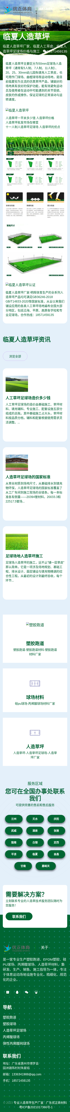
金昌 (56, 854)
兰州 (13, 818)
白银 (35, 842)
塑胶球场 (9, 1024)
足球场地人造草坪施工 (24, 556)
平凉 (13, 854)
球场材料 (35, 697)
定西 (56, 842)
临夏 (35, 854)
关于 (44, 948)
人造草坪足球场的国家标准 (28, 477)
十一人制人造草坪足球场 (22, 127)
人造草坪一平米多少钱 (20, 118)
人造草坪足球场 (14, 1030)
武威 (13, 830)
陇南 (13, 842)
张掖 (56, 830)
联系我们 (19, 917)
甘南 (23, 865)
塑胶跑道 (35, 643)
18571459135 (57, 51)
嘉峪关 (46, 865)
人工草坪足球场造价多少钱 (28, 398)
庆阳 (56, 818)
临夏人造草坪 (45, 9)
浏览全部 (15, 356)
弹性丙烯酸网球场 (16, 1043)
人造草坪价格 (45, 118)
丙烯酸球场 (11, 1037)
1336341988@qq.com (26, 1074)
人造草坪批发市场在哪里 (22, 122)
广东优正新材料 (56, 1102)
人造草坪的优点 (49, 127)
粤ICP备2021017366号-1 (36, 1107)
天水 (35, 818)
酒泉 (35, 830)
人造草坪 (35, 746)
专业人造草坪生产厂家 (28, 1102)
